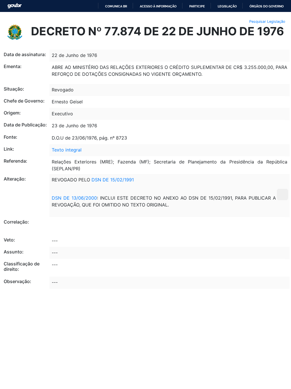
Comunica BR (116, 6)
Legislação (227, 6)
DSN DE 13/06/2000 (74, 198)
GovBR (14, 6)
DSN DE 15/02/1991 (113, 180)
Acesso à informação (158, 6)
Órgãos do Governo (267, 6)
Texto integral (67, 150)
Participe (197, 6)
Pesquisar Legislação (267, 21)
